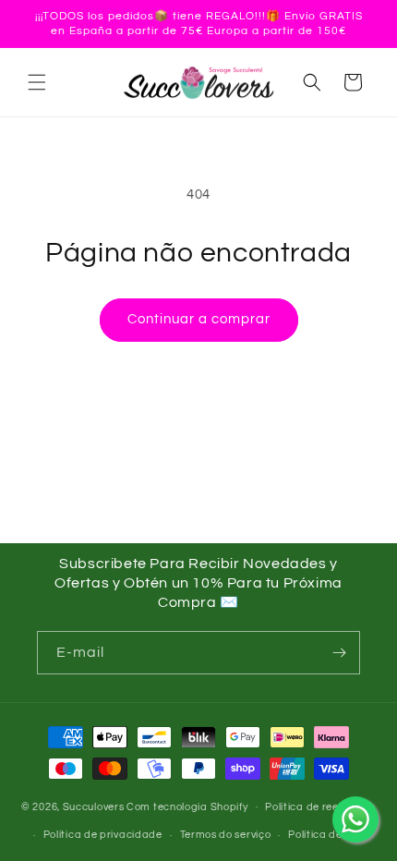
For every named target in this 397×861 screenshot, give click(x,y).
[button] (37, 82)
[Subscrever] (339, 652)
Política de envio (329, 835)
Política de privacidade (102, 835)
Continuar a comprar (199, 319)
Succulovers (94, 806)
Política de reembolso (320, 807)
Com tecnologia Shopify (186, 806)
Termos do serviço (225, 835)
